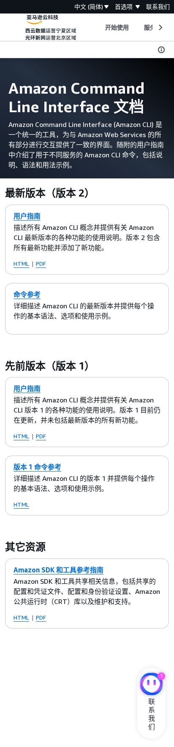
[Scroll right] (160, 27)
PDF (41, 263)
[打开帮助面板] (161, 50)
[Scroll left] (98, 27)
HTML (21, 263)
